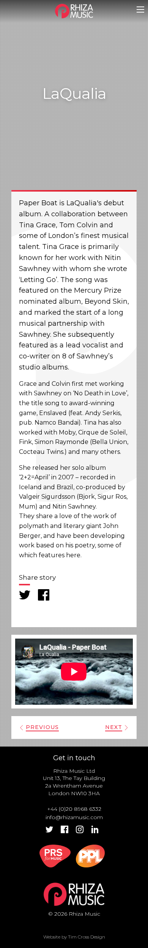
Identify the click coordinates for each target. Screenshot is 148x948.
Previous (42, 727)
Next (113, 727)
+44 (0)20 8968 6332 (74, 808)
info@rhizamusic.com (74, 817)
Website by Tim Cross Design (74, 937)
